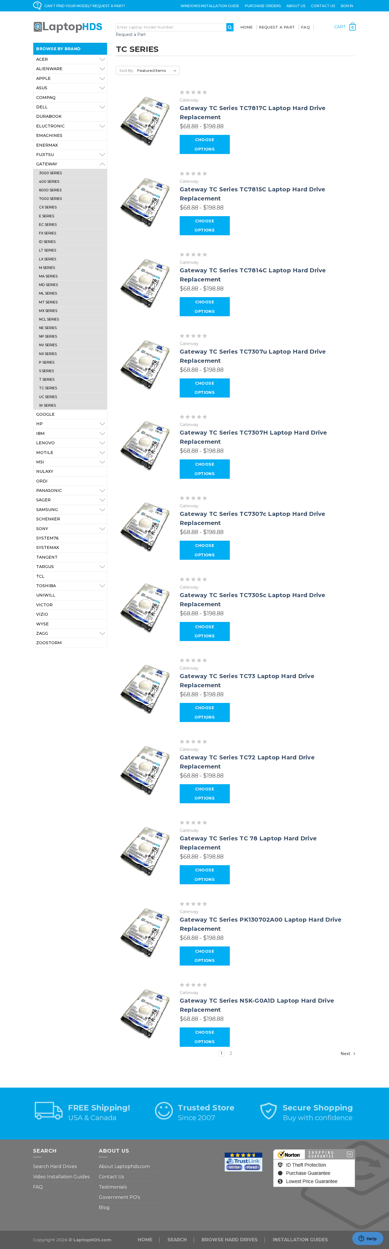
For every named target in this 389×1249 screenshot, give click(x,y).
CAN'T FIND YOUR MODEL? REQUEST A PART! (84, 6)
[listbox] (157, 70)
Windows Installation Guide (210, 6)
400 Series (49, 181)
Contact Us (323, 6)
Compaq (46, 97)
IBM (40, 433)
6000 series (50, 190)
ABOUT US (295, 6)
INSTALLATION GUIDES (300, 1239)
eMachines (49, 135)
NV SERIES (48, 345)
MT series (48, 302)
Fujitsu (45, 154)
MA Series (48, 276)
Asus (41, 87)
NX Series (48, 354)
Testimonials (113, 1187)
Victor (44, 604)
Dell (42, 107)
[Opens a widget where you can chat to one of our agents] (367, 1239)
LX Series (47, 259)
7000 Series (50, 198)
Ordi (42, 481)
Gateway (46, 164)
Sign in (347, 6)
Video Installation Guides (61, 1176)
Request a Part (131, 34)
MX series (48, 311)
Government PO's (119, 1197)
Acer (42, 59)
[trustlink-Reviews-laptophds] (243, 1161)
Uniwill (45, 595)
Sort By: (126, 70)
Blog (104, 1207)
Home (246, 27)
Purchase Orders (263, 6)
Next (346, 1053)
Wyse (42, 623)
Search (177, 1239)
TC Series (48, 388)
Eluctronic (50, 126)
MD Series (48, 285)
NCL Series (49, 319)
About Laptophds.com (124, 1166)
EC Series (48, 224)
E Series (46, 216)
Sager (43, 499)
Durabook (49, 116)
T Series (46, 379)
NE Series (48, 328)
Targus (45, 566)
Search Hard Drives (55, 1166)
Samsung (47, 509)
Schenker (48, 519)
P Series (46, 362)
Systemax (47, 547)
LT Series (47, 250)
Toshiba (46, 585)
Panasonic (49, 490)
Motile (44, 452)
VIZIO (42, 614)
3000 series (50, 173)
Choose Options (205, 144)
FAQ (305, 27)
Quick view (145, 121)
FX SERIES (47, 233)
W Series (47, 405)
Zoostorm (49, 642)
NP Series (48, 336)
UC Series (48, 397)
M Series (47, 267)
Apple (43, 78)
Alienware (49, 68)
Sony (42, 528)
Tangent (47, 557)
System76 (47, 538)
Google (45, 414)
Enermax (47, 145)
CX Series (48, 207)
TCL (40, 576)
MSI (40, 462)
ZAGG (42, 633)
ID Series (47, 242)
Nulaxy (44, 471)
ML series (48, 293)
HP (39, 423)
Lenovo (45, 442)
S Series (46, 371)
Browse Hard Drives (230, 1239)
